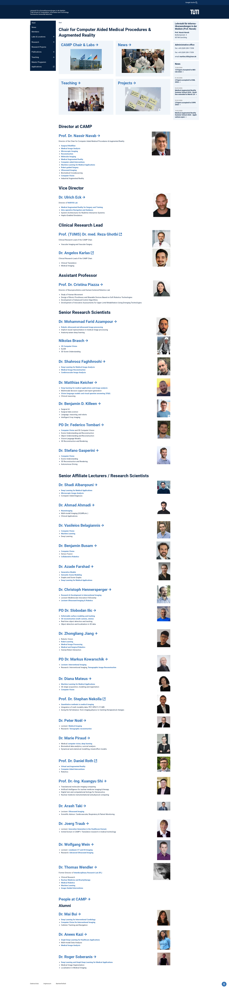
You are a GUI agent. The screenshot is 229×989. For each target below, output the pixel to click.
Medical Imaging (75, 726)
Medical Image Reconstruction (73, 370)
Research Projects (39, 47)
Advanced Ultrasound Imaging (81, 853)
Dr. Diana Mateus (73, 678)
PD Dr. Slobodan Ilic (75, 610)
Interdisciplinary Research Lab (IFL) (88, 873)
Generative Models (68, 572)
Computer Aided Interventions (73, 769)
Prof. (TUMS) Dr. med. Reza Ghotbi (88, 234)
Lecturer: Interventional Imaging (73, 665)
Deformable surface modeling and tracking (78, 616)
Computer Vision (67, 176)
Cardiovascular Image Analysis (73, 372)
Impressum (47, 983)
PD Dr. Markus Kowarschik (81, 659)
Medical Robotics (68, 883)
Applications (37, 67)
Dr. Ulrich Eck (70, 197)
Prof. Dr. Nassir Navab (77, 135)
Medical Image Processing (71, 644)
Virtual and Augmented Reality (73, 766)
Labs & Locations (38, 37)
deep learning (86, 744)
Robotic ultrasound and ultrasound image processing (82, 327)
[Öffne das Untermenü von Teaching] (53, 57)
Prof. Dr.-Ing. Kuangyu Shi (81, 781)
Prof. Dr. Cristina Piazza (79, 284)
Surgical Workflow (68, 146)
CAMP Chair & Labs (78, 45)
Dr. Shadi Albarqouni (76, 485)
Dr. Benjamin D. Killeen (78, 403)
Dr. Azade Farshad (74, 566)
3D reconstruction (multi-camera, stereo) (77, 619)
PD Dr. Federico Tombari (79, 425)
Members (35, 32)
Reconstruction (67, 154)
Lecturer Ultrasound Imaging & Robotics (77, 600)
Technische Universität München (41, 14)
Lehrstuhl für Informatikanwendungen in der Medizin (47, 10)
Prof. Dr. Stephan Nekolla (80, 699)
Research (35, 42)
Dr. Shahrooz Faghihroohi (80, 361)
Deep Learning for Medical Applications (76, 490)
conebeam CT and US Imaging (81, 850)
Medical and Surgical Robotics (73, 647)
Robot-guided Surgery (69, 167)
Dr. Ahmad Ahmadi (75, 505)
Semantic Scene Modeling (71, 575)
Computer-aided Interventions (73, 162)
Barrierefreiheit (61, 983)
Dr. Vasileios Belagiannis (79, 525)
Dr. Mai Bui (68, 914)
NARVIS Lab (73, 203)
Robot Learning (67, 642)
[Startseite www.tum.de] (194, 12)
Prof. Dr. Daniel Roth (76, 761)
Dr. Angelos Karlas (74, 253)
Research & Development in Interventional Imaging (81, 595)
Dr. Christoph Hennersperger (83, 589)
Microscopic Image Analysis (72, 493)
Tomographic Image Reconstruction (102, 667)
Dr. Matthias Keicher (76, 382)
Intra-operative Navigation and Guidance (77, 210)
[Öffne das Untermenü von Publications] (53, 51)
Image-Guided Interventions (72, 888)
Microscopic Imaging (69, 151)
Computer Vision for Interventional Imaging (78, 922)
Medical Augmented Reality (72, 159)
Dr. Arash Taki (70, 806)
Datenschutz (34, 983)
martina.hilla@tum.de (188, 56)
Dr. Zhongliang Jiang (76, 633)
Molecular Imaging (68, 157)
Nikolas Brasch (71, 340)
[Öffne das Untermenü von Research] (53, 42)
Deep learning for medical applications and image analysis (84, 388)
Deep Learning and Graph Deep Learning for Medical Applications (87, 962)
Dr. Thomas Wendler (76, 867)
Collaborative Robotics (70, 557)
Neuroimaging (66, 511)
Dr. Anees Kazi (71, 934)
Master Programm (39, 62)
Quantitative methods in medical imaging (77, 704)
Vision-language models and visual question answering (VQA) (85, 393)
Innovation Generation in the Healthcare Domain (88, 829)
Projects (125, 83)
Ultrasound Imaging (69, 170)
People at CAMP (73, 899)
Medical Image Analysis (70, 148)
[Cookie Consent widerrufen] (224, 984)
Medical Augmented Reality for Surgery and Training (82, 207)
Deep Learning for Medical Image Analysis (78, 367)
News (34, 27)
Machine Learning (68, 534)
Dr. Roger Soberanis (76, 957)
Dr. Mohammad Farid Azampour (86, 321)
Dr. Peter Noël (70, 720)
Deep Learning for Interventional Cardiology (78, 920)
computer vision (74, 744)
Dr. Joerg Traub (72, 823)
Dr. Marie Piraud (72, 738)
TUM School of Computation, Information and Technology (49, 12)
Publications (37, 52)
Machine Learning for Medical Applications (78, 165)
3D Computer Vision (69, 346)
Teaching (35, 57)
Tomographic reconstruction (80, 729)
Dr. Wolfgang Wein (74, 844)
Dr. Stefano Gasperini (77, 450)
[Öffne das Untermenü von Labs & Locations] (53, 36)
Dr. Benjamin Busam (76, 545)
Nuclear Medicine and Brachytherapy (75, 880)
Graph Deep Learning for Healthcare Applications (80, 940)
